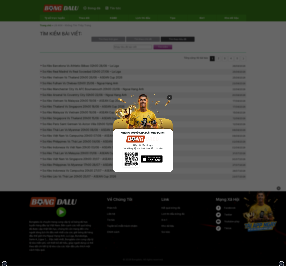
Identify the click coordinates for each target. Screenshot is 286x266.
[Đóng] (169, 97)
